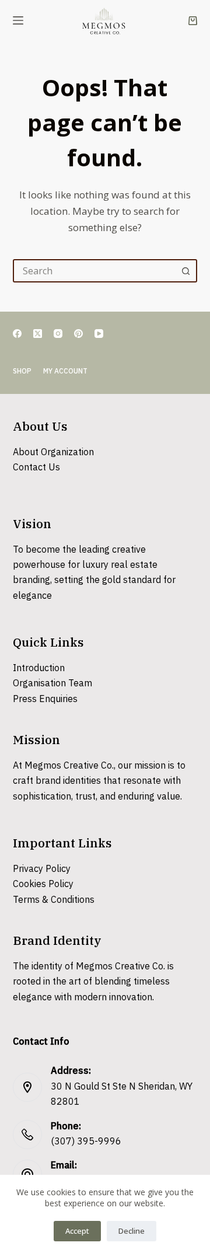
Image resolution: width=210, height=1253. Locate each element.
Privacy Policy (42, 869)
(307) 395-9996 (86, 1142)
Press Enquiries (45, 699)
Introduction (39, 668)
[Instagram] (58, 333)
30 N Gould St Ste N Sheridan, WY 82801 (121, 1094)
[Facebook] (17, 333)
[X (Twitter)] (37, 333)
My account (65, 371)
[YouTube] (98, 333)
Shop (22, 371)
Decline (131, 1231)
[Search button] (185, 270)
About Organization (53, 452)
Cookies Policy (43, 884)
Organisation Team (52, 684)
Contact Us (36, 468)
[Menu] (18, 20)
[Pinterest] (78, 333)
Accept (77, 1231)
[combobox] (95, 270)
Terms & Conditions (53, 900)
